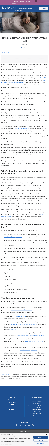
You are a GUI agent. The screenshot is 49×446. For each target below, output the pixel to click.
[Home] (16, 8)
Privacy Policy (40, 443)
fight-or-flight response (22, 128)
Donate (12, 404)
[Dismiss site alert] (36, 1)
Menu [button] (44, 8)
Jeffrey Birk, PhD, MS (6, 374)
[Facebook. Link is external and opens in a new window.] (17, 425)
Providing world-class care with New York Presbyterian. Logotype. (33, 390)
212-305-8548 (37, 411)
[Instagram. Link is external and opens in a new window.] (33, 425)
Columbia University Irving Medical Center (18, 390)
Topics (4, 60)
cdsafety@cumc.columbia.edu (37, 415)
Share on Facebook (21, 47)
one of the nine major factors (13, 237)
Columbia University (27, 431)
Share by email (28, 47)
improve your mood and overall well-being (30, 335)
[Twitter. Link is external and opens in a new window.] (21, 425)
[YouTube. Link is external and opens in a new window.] (25, 425)
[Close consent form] (47, 434)
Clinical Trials (12, 402)
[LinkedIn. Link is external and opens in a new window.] (29, 425)
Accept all (40, 437)
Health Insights (5, 52)
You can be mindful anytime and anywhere (24, 324)
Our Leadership (12, 400)
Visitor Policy (12, 407)
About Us (12, 397)
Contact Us (12, 409)
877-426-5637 (37, 407)
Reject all (41, 440)
